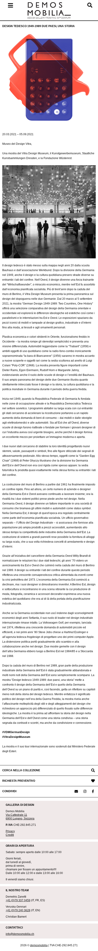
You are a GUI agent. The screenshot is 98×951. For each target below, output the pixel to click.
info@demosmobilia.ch (20, 934)
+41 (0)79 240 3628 (18, 910)
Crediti (10, 834)
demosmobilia (39, 945)
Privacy (10, 831)
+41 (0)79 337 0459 (18, 900)
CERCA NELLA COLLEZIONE (21, 770)
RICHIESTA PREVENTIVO (18, 780)
